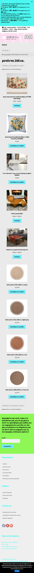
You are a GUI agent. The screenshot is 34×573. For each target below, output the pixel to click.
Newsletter (5, 498)
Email (4, 438)
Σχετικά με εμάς (6, 467)
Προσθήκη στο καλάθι (17, 146)
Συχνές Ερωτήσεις (7, 472)
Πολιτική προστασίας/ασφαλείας (11, 478)
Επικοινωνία (6, 469)
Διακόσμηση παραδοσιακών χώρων (12, 515)
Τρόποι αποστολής (7, 495)
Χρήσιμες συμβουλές (8, 518)
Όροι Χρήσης (6, 475)
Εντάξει (17, 571)
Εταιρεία (5, 464)
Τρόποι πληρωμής (7, 492)
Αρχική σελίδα (7, 54)
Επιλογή (17, 105)
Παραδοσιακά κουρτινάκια (9, 512)
